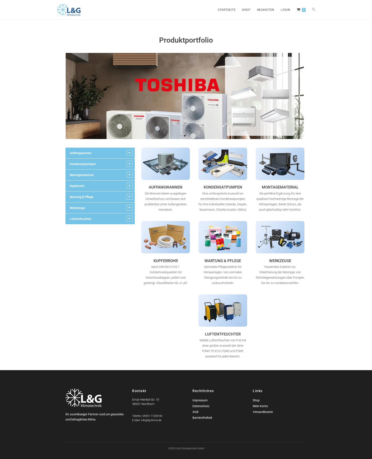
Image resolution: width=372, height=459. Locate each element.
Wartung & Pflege (81, 197)
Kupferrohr (77, 186)
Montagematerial (82, 175)
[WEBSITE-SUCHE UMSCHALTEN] (313, 9)
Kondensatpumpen (83, 164)
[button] (70, 96)
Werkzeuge (77, 208)
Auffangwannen (80, 153)
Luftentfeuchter (80, 219)
